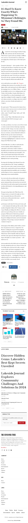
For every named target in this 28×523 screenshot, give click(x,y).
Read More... (4, 447)
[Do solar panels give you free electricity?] (20, 331)
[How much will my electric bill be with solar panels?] (8, 331)
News (2, 459)
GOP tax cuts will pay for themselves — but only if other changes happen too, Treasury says (20, 298)
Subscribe (21, 422)
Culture (3, 472)
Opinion (3, 470)
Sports (2, 468)
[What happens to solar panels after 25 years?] (8, 317)
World (3, 24)
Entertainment (4, 466)
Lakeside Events (5, 398)
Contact (3, 482)
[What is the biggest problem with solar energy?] (20, 317)
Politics (3, 461)
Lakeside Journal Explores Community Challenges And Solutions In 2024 (13, 380)
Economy (3, 464)
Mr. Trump (19, 83)
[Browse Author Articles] (14, 277)
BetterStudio (10, 262)
